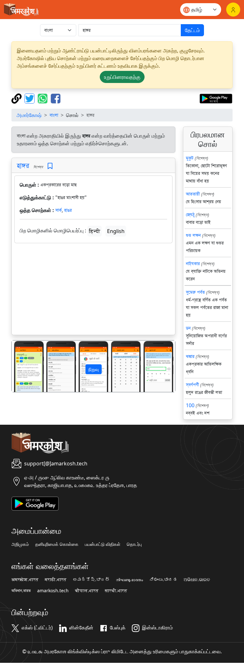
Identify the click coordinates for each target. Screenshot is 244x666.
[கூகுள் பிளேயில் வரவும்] (216, 97)
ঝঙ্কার (190, 356)
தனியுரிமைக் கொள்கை (56, 544)
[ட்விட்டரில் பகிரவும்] (30, 97)
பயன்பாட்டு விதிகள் (102, 544)
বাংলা (54, 115)
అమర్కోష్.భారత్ (91, 579)
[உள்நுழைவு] (233, 10)
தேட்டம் (192, 30)
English (116, 231)
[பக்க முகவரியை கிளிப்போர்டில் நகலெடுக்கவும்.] (17, 97)
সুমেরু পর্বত (195, 292)
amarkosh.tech (53, 590)
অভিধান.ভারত (21, 590)
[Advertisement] (93, 290)
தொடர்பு (134, 544)
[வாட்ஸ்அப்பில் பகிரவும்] (43, 97)
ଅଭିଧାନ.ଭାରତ (197, 579)
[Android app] (35, 502)
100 (190, 405)
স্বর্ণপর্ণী (192, 384)
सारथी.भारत (116, 590)
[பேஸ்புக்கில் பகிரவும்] (56, 97)
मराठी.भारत (55, 579)
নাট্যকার (193, 263)
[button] (24, 366)
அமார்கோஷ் (29, 115)
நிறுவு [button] (93, 369)
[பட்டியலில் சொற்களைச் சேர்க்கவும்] (50, 166)
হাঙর (68, 210)
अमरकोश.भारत (24, 579)
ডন (188, 328)
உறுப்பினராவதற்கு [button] (122, 76)
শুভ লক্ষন (193, 235)
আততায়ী (193, 193)
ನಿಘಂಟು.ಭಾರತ (163, 579)
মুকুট (189, 157)
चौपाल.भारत (86, 590)
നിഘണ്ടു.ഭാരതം (129, 579)
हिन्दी (94, 231)
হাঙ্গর (23, 165)
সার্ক (58, 210)
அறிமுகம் (20, 544)
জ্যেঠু (190, 214)
